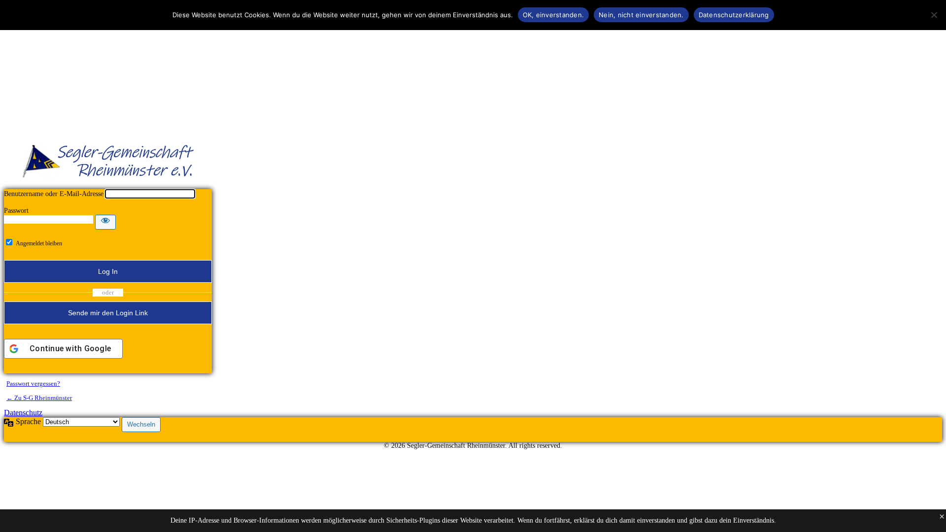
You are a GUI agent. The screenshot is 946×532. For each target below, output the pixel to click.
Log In (108, 271)
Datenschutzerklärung (734, 15)
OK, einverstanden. (553, 15)
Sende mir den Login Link (108, 313)
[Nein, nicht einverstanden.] (934, 15)
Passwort (16, 210)
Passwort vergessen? (33, 383)
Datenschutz (23, 412)
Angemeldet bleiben (39, 243)
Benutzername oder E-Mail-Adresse (53, 194)
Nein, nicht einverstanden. (641, 15)
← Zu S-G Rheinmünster (39, 397)
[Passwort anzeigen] (105, 222)
